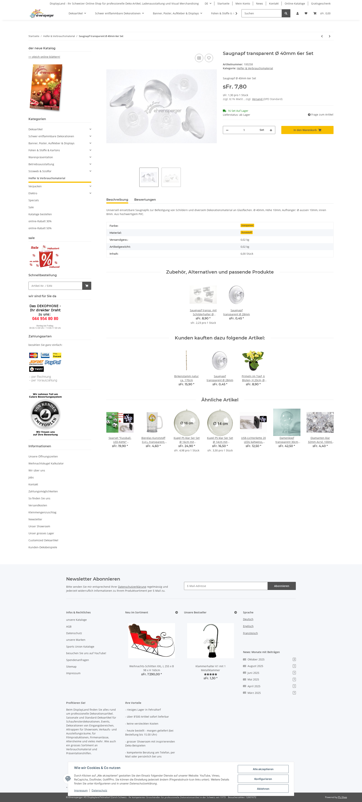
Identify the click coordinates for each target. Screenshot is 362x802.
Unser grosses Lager (41, 533)
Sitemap (71, 666)
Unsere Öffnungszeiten (43, 456)
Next (327, 432)
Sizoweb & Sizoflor (39, 171)
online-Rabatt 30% (40, 221)
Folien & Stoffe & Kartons (44, 150)
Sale (31, 207)
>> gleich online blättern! (44, 57)
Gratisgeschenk (321, 3)
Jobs (31, 477)
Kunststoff (247, 232)
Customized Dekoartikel (43, 540)
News (259, 3)
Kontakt (274, 3)
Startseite (223, 3)
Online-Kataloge (295, 3)
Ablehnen (263, 788)
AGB (68, 626)
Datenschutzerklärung (132, 586)
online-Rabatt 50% (40, 228)
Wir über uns (36, 470)
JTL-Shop (342, 797)
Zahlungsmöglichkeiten (43, 491)
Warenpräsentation (40, 157)
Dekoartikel (35, 129)
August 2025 (271, 666)
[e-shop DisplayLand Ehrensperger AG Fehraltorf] (41, 13)
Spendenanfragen (77, 660)
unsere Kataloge (76, 620)
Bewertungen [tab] (145, 199)
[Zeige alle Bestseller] (235, 612)
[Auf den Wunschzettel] (209, 58)
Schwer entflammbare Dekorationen (51, 136)
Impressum (73, 673)
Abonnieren (281, 586)
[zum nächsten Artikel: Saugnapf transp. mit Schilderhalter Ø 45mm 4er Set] (330, 36)
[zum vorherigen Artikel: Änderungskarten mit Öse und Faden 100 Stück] (322, 36)
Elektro (32, 193)
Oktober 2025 (271, 659)
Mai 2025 (271, 679)
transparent (247, 225)
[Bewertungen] (210, 674)
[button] (297, 13)
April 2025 (271, 686)
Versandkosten (37, 505)
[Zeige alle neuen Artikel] (176, 612)
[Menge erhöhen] (271, 130)
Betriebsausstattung (41, 164)
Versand (257, 99)
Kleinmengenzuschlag (42, 512)
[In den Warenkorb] (109, 49)
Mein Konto (242, 3)
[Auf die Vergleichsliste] (199, 58)
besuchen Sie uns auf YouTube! (86, 653)
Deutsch (248, 619)
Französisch (250, 633)
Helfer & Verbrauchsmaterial (255, 68)
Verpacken (35, 186)
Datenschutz (74, 633)
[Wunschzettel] (306, 13)
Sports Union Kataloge (80, 646)
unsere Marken (75, 640)
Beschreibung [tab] (117, 199)
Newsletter (35, 519)
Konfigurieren (263, 778)
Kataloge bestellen (40, 214)
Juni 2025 (271, 673)
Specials (33, 200)
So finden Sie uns (39, 498)
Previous (112, 432)
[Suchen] (286, 13)
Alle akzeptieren (263, 769)
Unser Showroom (39, 526)
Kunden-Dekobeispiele (42, 547)
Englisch (248, 626)
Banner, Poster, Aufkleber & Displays (51, 143)
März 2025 (271, 693)
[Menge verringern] (227, 130)
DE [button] (206, 3)
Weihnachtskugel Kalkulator (46, 463)
